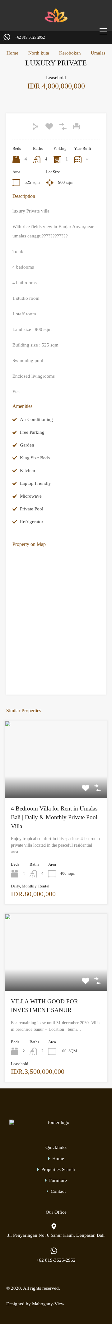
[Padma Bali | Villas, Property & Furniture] (56, 22)
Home (12, 52)
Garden (27, 444)
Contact (58, 1191)
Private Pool (31, 508)
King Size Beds (35, 457)
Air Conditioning (36, 419)
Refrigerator (31, 521)
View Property (56, 782)
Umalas (98, 52)
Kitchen (27, 470)
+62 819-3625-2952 (30, 37)
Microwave (31, 496)
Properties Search (58, 1169)
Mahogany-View (48, 1303)
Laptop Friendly (35, 483)
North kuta (38, 52)
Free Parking (32, 432)
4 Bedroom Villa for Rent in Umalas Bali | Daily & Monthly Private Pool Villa (54, 817)
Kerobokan (70, 52)
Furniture (58, 1180)
